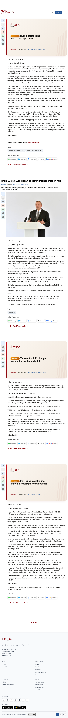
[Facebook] (7, 700)
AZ (61, 714)
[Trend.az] (7, 12)
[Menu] (65, 12)
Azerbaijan (12, 312)
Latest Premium (6, 667)
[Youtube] (15, 700)
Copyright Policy (39, 687)
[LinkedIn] (23, 700)
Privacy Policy (39, 684)
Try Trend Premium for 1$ (19, 164)
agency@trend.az (6, 655)
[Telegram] (19, 700)
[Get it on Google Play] (20, 707)
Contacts (37, 669)
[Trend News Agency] (7, 639)
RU (64, 714)
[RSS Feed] (27, 700)
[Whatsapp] (3, 700)
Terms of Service (39, 682)
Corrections (38, 675)
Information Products (8, 684)
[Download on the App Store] (7, 707)
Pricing (4, 682)
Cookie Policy (39, 690)
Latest (4, 664)
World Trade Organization (34, 150)
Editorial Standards (40, 672)
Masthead (38, 667)
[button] (3, 20)
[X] (11, 700)
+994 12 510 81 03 (6, 653)
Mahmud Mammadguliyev (16, 150)
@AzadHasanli (33, 143)
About (37, 664)
